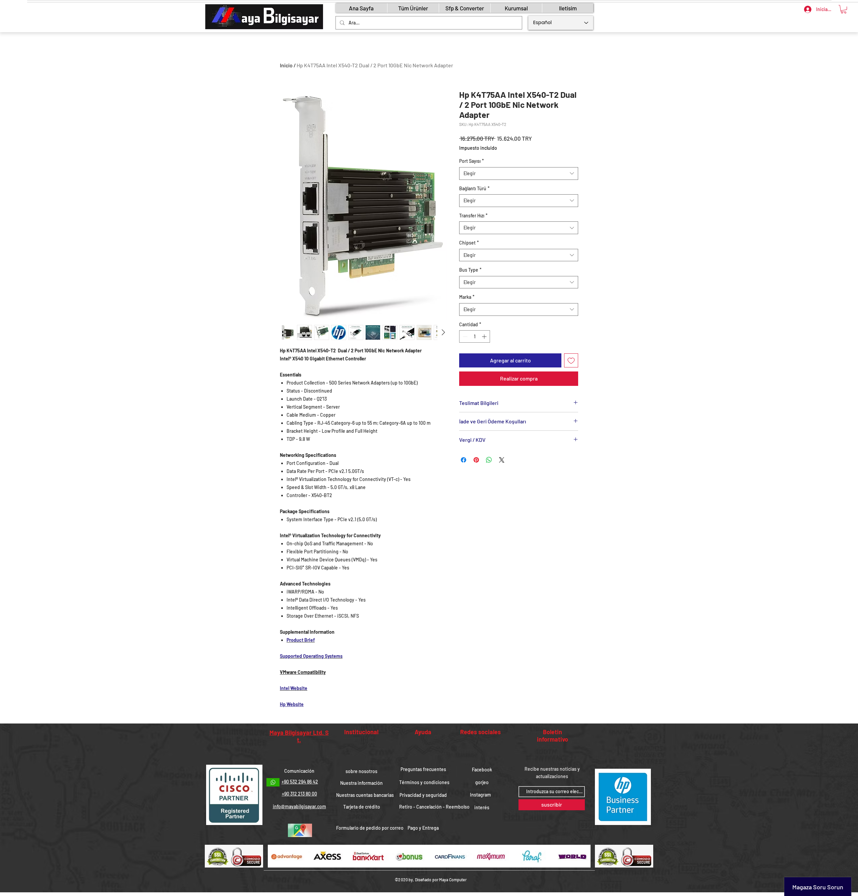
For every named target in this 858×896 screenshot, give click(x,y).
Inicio (286, 65)
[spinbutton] (475, 336)
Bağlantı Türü (474, 188)
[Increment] (485, 336)
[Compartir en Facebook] (463, 460)
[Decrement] (464, 336)
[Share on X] (502, 460)
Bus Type (470, 270)
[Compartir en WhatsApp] (489, 460)
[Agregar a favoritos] (571, 360)
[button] (844, 9)
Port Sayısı (471, 161)
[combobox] (518, 173)
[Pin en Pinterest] (476, 460)
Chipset (469, 243)
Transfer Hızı (473, 215)
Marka (467, 297)
